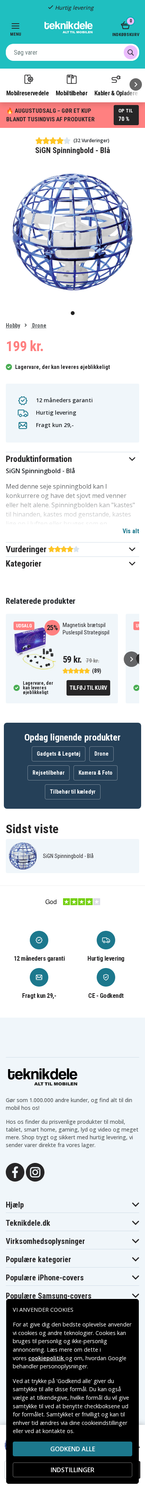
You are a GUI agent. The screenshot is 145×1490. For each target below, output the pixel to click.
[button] (72, 459)
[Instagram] (35, 1171)
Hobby (13, 325)
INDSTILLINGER (72, 1470)
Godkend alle (72, 1449)
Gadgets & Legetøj (58, 754)
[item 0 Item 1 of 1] (72, 232)
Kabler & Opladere (116, 93)
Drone (38, 325)
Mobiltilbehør (71, 93)
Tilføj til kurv (88, 688)
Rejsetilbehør (48, 773)
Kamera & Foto (95, 773)
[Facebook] (15, 1171)
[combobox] (72, 52)
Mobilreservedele (27, 93)
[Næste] (136, 84)
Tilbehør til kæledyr (73, 792)
